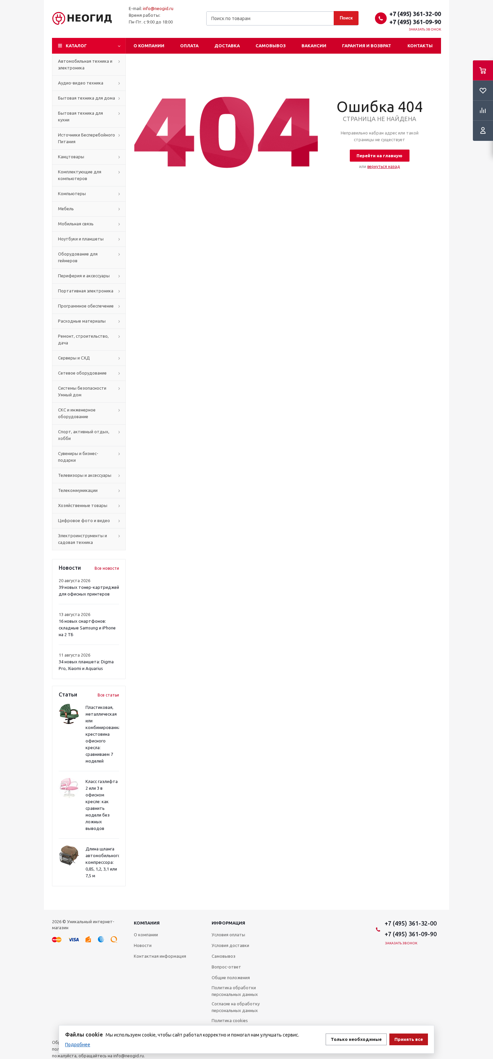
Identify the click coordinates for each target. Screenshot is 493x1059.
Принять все (408, 1039)
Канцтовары (71, 156)
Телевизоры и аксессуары (84, 475)
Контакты (420, 45)
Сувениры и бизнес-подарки (78, 456)
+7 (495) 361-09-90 (415, 21)
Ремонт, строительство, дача (83, 339)
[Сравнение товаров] (483, 111)
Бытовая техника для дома (86, 98)
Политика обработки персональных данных (235, 991)
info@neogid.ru (158, 8)
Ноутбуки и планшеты (81, 238)
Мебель (66, 208)
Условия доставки (230, 945)
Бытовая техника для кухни (80, 116)
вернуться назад (383, 166)
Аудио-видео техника (80, 82)
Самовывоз (271, 45)
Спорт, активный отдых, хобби (83, 435)
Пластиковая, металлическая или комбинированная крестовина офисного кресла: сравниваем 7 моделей (104, 734)
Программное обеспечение (86, 305)
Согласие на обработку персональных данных (236, 1007)
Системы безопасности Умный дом (82, 391)
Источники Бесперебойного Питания (86, 138)
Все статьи (108, 695)
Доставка (227, 45)
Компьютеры (72, 193)
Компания (147, 923)
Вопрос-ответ (226, 966)
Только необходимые (356, 1039)
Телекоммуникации (78, 490)
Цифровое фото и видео (84, 520)
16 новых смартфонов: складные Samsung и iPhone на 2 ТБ (87, 628)
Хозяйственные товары (82, 505)
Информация (228, 923)
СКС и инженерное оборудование (77, 413)
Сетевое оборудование (82, 373)
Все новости (107, 568)
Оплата (189, 45)
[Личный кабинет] (483, 131)
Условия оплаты (228, 934)
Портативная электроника (85, 290)
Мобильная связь (76, 223)
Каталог (76, 45)
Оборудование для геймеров (78, 257)
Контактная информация (160, 956)
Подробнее (77, 1044)
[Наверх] (484, 906)
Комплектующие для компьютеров (79, 175)
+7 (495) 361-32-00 (415, 13)
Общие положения (231, 977)
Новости (143, 945)
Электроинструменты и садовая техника (82, 539)
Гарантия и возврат (366, 45)
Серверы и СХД (74, 357)
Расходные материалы (82, 321)
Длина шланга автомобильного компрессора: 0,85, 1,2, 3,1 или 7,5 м (103, 862)
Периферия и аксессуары (84, 275)
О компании (148, 45)
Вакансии (314, 45)
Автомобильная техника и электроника (85, 64)
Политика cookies (230, 1020)
